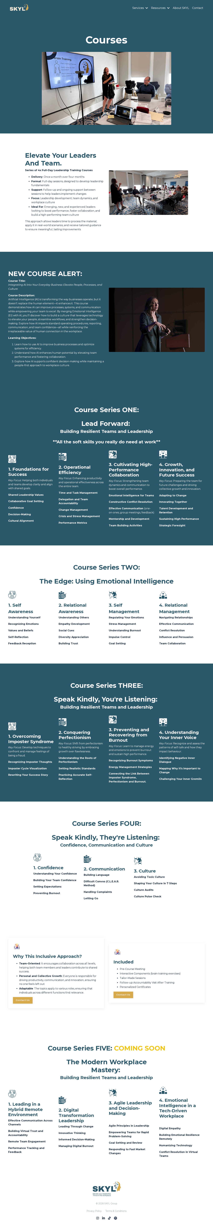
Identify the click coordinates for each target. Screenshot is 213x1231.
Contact (197, 8)
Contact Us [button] (23, 1000)
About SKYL (181, 8)
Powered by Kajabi (106, 1223)
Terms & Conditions (115, 1211)
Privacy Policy (94, 1211)
